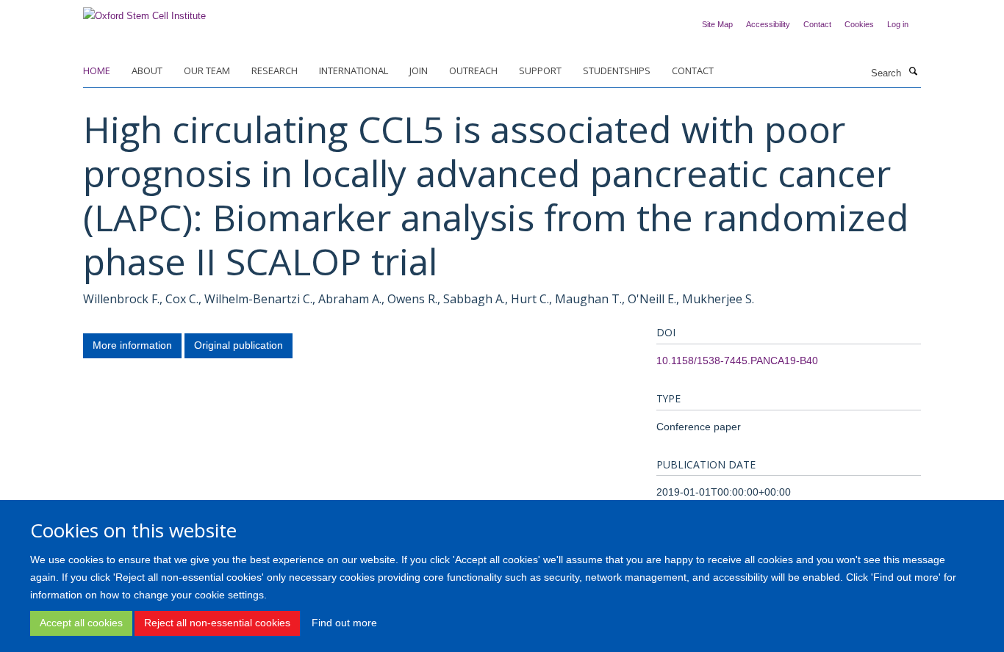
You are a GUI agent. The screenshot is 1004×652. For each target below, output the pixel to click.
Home (96, 70)
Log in (897, 24)
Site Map (717, 24)
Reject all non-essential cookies (217, 623)
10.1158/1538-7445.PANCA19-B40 (737, 360)
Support (540, 70)
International (353, 70)
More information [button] (132, 345)
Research (274, 70)
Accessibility (768, 24)
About (147, 70)
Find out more (344, 623)
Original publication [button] (238, 345)
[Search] (913, 72)
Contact (817, 24)
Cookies (859, 24)
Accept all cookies (81, 623)
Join (418, 70)
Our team (207, 70)
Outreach (473, 70)
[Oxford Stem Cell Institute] (144, 11)
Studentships (616, 70)
